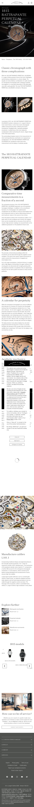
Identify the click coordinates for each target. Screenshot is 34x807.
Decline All (17, 440)
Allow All (17, 437)
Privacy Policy (10, 419)
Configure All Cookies (17, 444)
